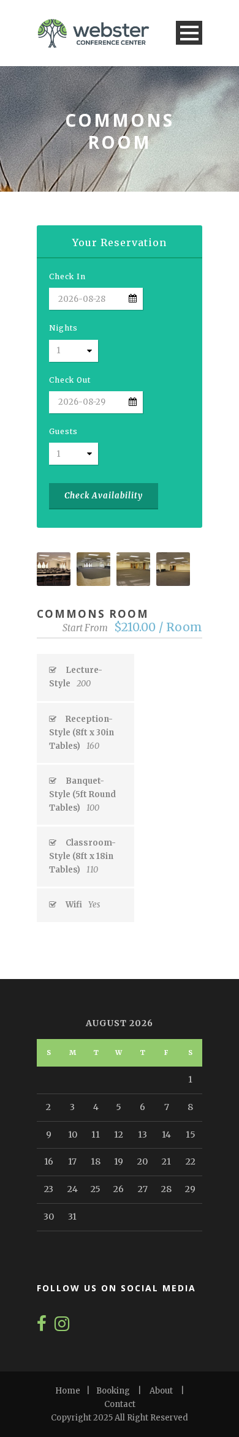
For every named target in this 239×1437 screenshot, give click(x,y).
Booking (113, 1391)
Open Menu (189, 33)
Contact (119, 1404)
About (161, 1391)
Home (67, 1391)
